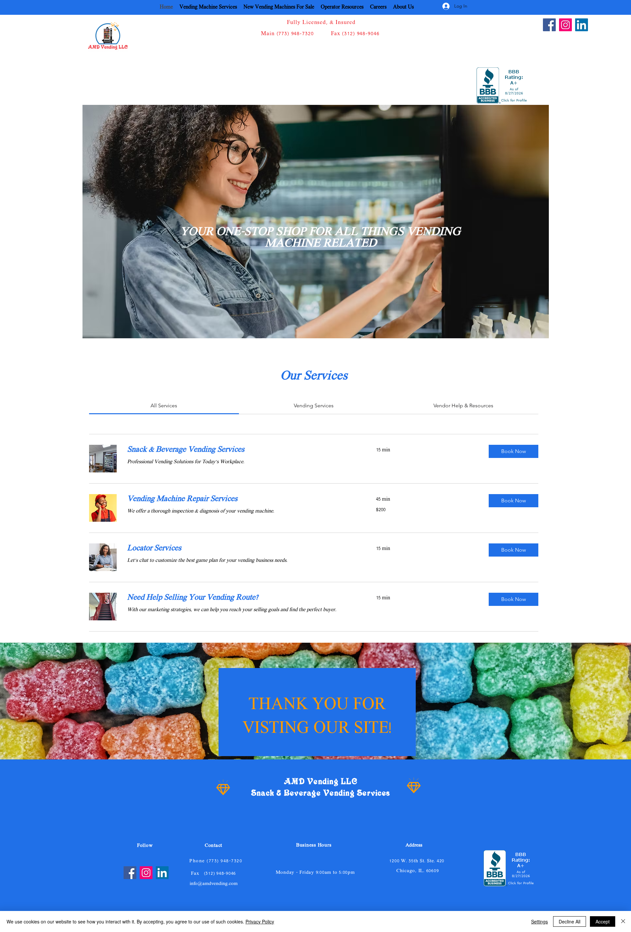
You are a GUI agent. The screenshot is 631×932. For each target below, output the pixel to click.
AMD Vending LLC (320, 781)
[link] (164, 405)
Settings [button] (539, 921)
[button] (513, 451)
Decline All (569, 921)
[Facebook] (549, 24)
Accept (603, 921)
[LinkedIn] (581, 24)
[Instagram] (565, 24)
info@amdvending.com (214, 884)
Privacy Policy (259, 921)
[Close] (623, 921)
